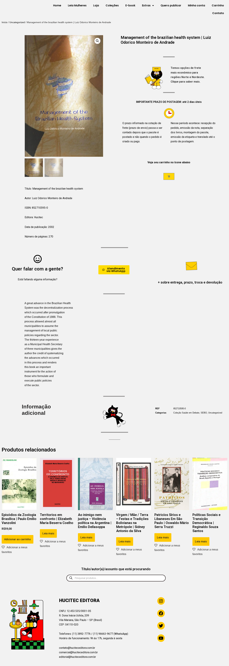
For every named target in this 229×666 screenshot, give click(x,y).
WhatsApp (120, 633)
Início (4, 22)
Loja (96, 5)
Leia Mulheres (77, 5)
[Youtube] (161, 638)
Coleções (112, 5)
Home (57, 5)
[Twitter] (161, 625)
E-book (130, 5)
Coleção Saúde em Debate (186, 412)
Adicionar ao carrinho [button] (17, 539)
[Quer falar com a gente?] (37, 259)
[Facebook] (161, 613)
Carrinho (218, 5)
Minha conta (196, 5)
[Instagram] (161, 601)
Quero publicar (171, 5)
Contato (218, 13)
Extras (146, 5)
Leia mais (48, 533)
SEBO (204, 412)
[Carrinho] (168, 176)
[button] (97, 41)
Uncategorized (17, 22)
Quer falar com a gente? (37, 269)
